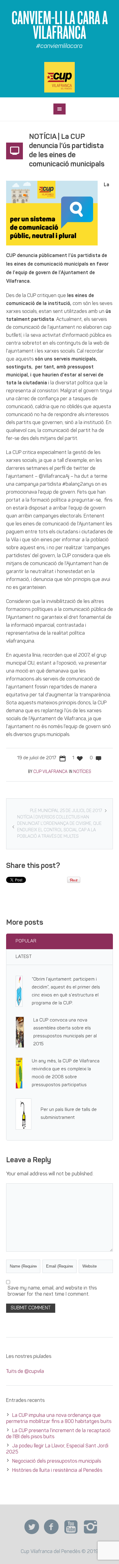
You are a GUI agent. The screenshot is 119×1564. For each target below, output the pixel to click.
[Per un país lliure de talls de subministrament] (23, 1114)
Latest (24, 957)
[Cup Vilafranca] (59, 77)
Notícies (82, 772)
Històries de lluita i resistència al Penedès (57, 1470)
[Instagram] (90, 1527)
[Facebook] (51, 1527)
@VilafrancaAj (53, 476)
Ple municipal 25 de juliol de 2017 (66, 811)
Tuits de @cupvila (25, 1371)
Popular (26, 941)
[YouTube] (70, 1527)
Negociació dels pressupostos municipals (56, 1461)
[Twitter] (31, 1527)
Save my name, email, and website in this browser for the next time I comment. (52, 1291)
